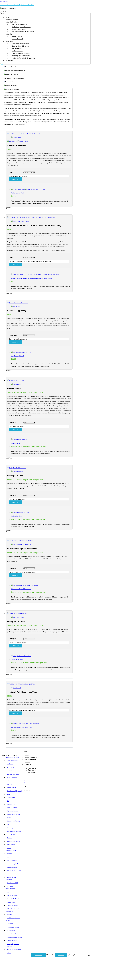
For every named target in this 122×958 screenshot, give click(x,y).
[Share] (27, 790)
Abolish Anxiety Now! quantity (18, 176)
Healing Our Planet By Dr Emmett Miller (23, 58)
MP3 (11, 172)
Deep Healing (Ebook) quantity (18, 339)
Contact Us (9, 60)
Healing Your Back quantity (17, 499)
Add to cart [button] (61, 955)
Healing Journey (16, 443)
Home (8, 17)
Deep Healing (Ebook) (17, 356)
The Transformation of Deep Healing (23, 31)
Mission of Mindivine (12, 19)
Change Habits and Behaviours (21, 53)
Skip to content (4, 1)
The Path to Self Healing (19, 24)
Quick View (38, 134)
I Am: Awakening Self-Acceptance (21, 589)
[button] (40, 13)
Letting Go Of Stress (17, 659)
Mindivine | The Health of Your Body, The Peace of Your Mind (17, 5)
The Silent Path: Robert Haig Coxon (21, 727)
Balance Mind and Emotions (20, 46)
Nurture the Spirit (17, 48)
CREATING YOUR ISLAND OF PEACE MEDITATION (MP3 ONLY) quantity (30, 261)
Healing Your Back (16, 516)
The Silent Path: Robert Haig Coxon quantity (22, 710)
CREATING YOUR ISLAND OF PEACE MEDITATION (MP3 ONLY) (31, 278)
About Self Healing (12, 22)
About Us (9, 34)
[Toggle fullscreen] (26, 790)
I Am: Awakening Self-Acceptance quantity (22, 572)
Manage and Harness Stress (20, 43)
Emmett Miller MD (17, 39)
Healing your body (17, 51)
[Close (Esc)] (29, 790)
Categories (9, 41)
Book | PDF (13, 335)
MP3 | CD (13, 422)
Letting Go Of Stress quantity (17, 642)
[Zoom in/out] (24, 790)
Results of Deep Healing (19, 29)
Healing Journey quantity (16, 426)
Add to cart (15, 179)
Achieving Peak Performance (21, 55)
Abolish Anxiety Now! (17, 193)
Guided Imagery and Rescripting (21, 27)
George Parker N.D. (17, 36)
